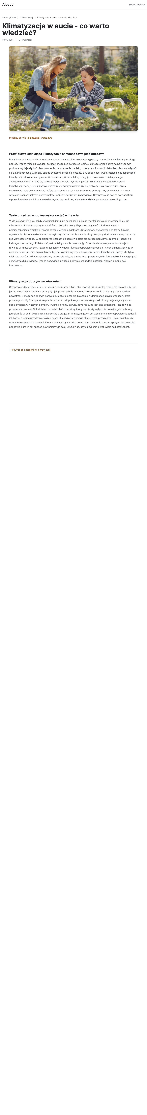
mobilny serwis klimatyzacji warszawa (30, 137)
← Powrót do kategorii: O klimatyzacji (30, 349)
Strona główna (137, 4)
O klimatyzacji (27, 17)
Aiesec (7, 4)
